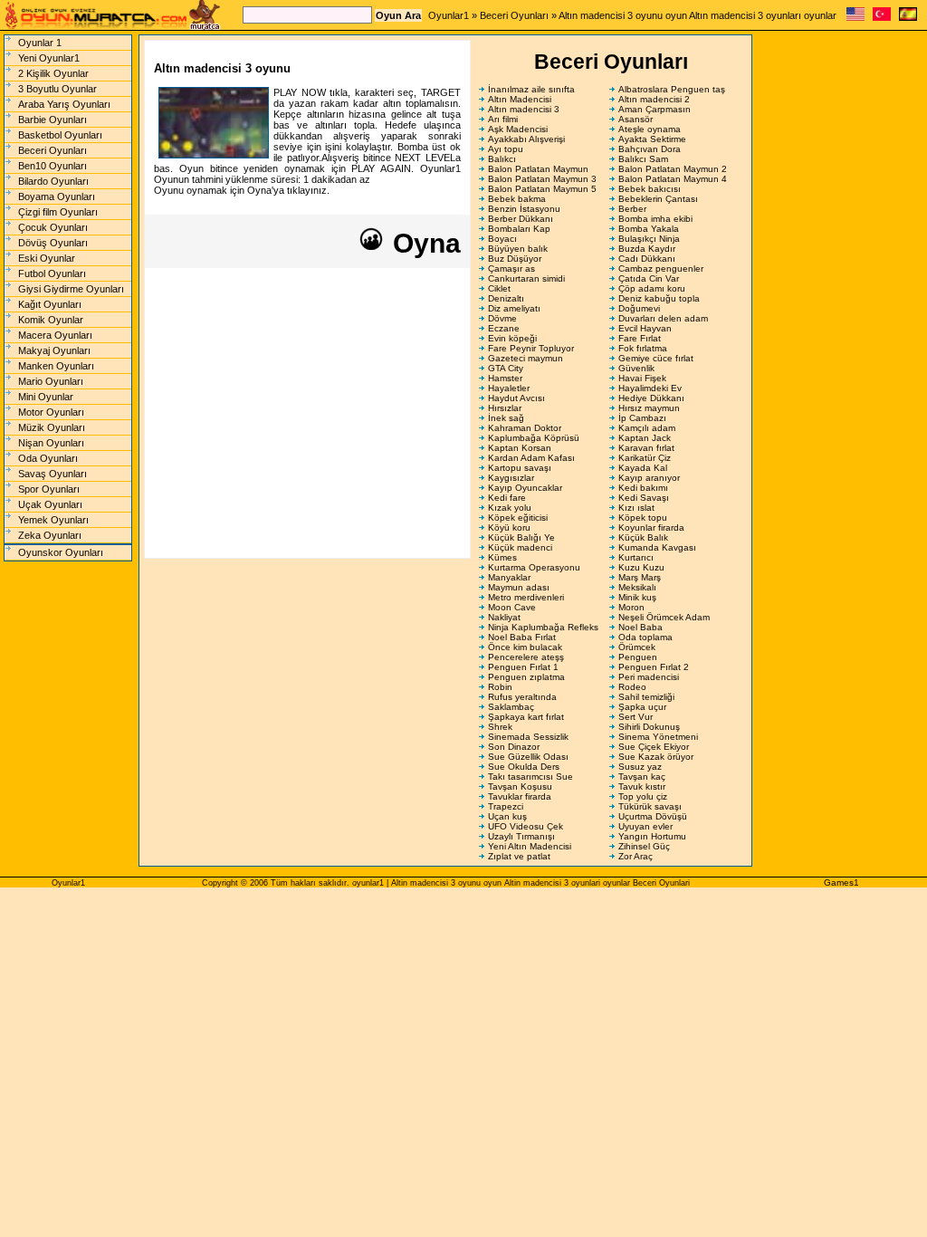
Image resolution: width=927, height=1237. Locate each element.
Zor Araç (635, 856)
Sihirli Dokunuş (649, 727)
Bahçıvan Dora (649, 149)
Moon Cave (512, 607)
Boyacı (502, 239)
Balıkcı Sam (643, 159)
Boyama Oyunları (56, 196)
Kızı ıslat (636, 508)
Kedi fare (507, 498)
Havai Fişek (642, 378)
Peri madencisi (648, 677)
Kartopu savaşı (519, 468)
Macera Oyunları (55, 335)
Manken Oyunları (56, 365)
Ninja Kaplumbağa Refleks (543, 627)
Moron (631, 607)
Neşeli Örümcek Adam (664, 617)
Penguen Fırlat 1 (523, 667)
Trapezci (505, 806)
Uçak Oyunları (50, 504)
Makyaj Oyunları (54, 350)
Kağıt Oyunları (49, 304)
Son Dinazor (514, 747)
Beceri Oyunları (514, 15)
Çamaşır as (511, 268)
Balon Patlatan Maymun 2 (672, 169)
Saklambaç (511, 707)
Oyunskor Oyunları (60, 552)
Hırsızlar (504, 408)
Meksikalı (637, 587)
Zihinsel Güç (644, 846)
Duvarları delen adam (663, 318)
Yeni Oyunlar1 (49, 58)
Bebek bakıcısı (649, 189)
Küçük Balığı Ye (521, 537)
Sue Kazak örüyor (655, 757)
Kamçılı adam (646, 428)
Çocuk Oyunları (53, 227)
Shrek (500, 727)
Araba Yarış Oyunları (64, 104)
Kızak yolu (509, 508)
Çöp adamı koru (651, 288)
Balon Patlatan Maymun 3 (542, 179)
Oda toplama (645, 637)
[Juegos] (908, 18)
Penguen (637, 657)
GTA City (505, 368)
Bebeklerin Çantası (658, 199)
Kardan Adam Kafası (531, 458)
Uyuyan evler (645, 826)
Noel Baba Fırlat (522, 637)
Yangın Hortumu (652, 836)
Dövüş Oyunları (53, 242)
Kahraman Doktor (524, 428)
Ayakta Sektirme (652, 139)
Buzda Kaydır (646, 249)
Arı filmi (503, 119)
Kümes (502, 557)
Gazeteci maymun (525, 358)
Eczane (504, 328)
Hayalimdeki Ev (650, 388)
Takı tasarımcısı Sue (530, 777)
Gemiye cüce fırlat (655, 358)
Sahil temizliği (646, 697)
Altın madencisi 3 (523, 109)
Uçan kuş (507, 816)
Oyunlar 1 (40, 42)
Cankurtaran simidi (526, 278)
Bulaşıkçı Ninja (649, 239)
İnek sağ (506, 418)
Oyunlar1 (448, 15)
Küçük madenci (520, 547)
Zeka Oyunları (49, 535)
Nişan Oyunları (51, 442)
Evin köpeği (512, 338)
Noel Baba (640, 627)
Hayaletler (509, 388)
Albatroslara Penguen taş (671, 89)
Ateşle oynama (649, 129)
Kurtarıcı (636, 557)
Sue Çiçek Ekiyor (653, 747)
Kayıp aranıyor (649, 478)
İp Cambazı (642, 418)
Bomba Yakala (648, 229)
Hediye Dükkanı (651, 398)
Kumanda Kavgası (657, 547)
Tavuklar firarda (519, 796)
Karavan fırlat (646, 448)
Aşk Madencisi (518, 129)
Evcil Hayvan (645, 328)
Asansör (635, 119)
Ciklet (499, 288)
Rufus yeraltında (522, 697)
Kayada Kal (642, 468)
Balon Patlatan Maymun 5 (542, 189)
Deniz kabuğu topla (659, 298)
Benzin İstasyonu (524, 209)
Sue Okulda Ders (523, 767)
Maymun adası (519, 587)
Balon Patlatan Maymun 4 (672, 179)
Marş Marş (639, 577)
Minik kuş (637, 597)
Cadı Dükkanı (646, 259)
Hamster (505, 378)
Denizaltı (506, 298)
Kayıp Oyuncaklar (525, 488)
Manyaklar (509, 577)
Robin (500, 687)
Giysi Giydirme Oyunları (71, 288)
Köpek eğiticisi (518, 518)
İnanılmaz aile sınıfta (531, 89)
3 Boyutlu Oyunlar (57, 88)
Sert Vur (635, 717)
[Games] (855, 18)
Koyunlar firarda (651, 527)
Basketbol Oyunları (60, 134)
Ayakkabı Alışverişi (526, 139)
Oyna (423, 243)
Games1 (841, 882)
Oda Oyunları (48, 458)
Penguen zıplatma (526, 677)
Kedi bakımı (643, 488)
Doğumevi (639, 308)
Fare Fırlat (639, 338)
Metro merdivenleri (526, 597)
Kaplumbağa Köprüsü (533, 438)
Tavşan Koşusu (520, 786)
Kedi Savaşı (643, 498)
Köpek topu (642, 518)
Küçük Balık (643, 537)
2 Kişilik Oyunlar (53, 73)
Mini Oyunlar (45, 396)
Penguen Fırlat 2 (653, 667)
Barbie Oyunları (52, 119)
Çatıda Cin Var (648, 278)
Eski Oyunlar (46, 258)
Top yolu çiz (642, 796)
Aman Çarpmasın (654, 109)
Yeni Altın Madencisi (529, 846)
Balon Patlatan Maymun (538, 169)
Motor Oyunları (51, 412)
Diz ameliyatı (514, 308)
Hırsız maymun (649, 408)
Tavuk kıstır (641, 786)
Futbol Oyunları (52, 273)
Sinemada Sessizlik (528, 737)
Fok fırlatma (642, 348)
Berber (632, 209)
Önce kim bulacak (525, 647)
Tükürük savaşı (650, 806)
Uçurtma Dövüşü (652, 816)
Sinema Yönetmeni (658, 737)
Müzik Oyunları (51, 427)
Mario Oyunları (50, 381)
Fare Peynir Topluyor (531, 348)
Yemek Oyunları (53, 519)
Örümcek (636, 647)
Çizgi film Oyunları (58, 211)
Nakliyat (504, 617)
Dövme (502, 318)
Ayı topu (505, 149)
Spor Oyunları (49, 489)
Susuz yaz (640, 767)
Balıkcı (502, 159)
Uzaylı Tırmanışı (521, 836)
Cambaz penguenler (660, 268)
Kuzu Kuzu (641, 567)
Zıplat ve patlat (519, 856)
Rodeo (632, 687)
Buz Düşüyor (514, 259)
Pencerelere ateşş (526, 657)
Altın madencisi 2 (654, 99)
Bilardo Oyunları (53, 181)
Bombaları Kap (519, 229)
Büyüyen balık (518, 249)
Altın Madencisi (519, 99)
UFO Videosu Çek (525, 826)
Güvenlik (636, 368)
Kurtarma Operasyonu (534, 567)
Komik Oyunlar (50, 319)
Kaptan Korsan (519, 448)
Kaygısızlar (511, 478)
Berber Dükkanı (520, 219)
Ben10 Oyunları (52, 165)
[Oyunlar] (882, 18)
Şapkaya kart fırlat (526, 717)
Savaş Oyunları (52, 473)
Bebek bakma (517, 199)
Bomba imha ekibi (655, 219)
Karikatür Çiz (644, 458)
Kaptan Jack (644, 438)
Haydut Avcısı (516, 398)
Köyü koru (509, 527)
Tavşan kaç (641, 777)
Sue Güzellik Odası (528, 757)
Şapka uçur (642, 707)
